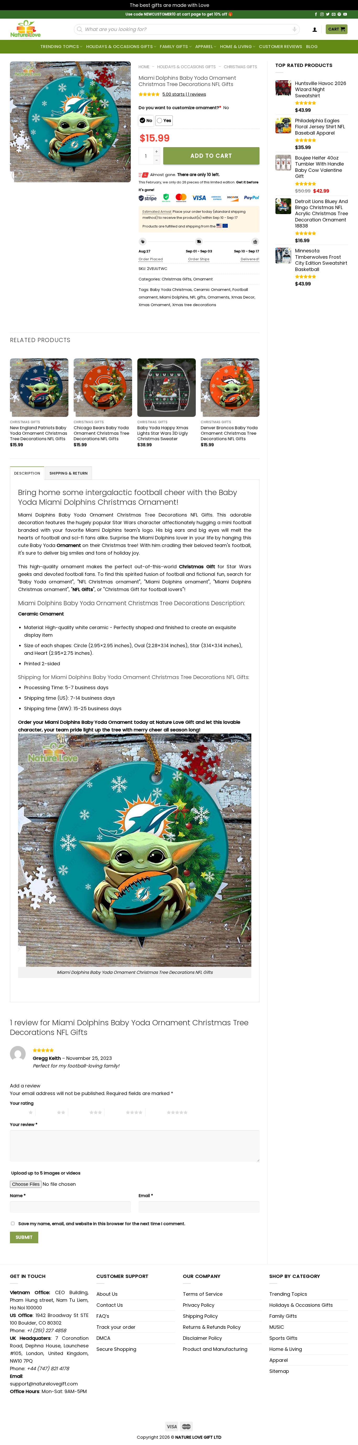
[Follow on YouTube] (345, 15)
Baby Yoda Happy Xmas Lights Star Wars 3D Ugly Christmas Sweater (162, 433)
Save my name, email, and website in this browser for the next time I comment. (101, 1224)
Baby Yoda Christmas (171, 289)
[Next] (259, 404)
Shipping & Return (69, 473)
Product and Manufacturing (215, 1349)
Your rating (22, 1103)
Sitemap (279, 1371)
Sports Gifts (283, 1338)
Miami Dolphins (174, 297)
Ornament (203, 279)
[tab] (27, 473)
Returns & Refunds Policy (212, 1327)
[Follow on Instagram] (322, 15)
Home (144, 67)
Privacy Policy (198, 1305)
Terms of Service (203, 1294)
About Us (107, 1294)
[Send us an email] (333, 15)
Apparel (204, 47)
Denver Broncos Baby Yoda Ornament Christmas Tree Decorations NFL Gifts (229, 433)
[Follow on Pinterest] (339, 15)
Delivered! (250, 259)
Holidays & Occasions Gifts (119, 47)
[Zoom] (17, 175)
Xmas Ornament (154, 304)
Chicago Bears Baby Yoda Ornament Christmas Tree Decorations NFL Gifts (101, 433)
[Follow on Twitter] (328, 15)
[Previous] (10, 404)
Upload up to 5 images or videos (45, 1173)
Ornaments (218, 297)
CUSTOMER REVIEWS (280, 47)
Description (27, 473)
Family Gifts (174, 47)
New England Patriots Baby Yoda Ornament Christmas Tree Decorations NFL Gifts (38, 433)
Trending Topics (288, 1294)
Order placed (151, 259)
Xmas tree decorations (194, 304)
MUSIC (276, 1327)
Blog (312, 47)
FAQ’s (102, 1316)
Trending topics (59, 47)
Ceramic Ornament (212, 289)
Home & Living (236, 47)
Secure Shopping (116, 1349)
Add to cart (211, 156)
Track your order (115, 1327)
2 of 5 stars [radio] (46, 1112)
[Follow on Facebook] (316, 15)
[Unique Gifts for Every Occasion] (31, 29)
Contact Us (109, 1305)
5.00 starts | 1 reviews (184, 94)
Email (146, 1196)
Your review (23, 1125)
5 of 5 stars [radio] (156, 1112)
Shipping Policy (200, 1316)
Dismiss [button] (219, 5)
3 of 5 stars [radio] (78, 1112)
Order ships (198, 259)
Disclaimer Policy (202, 1338)
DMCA (103, 1338)
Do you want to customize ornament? (180, 108)
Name (18, 1196)
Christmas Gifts (240, 67)
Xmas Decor (242, 297)
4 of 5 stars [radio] (115, 1112)
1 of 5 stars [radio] (18, 1112)
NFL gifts (198, 297)
